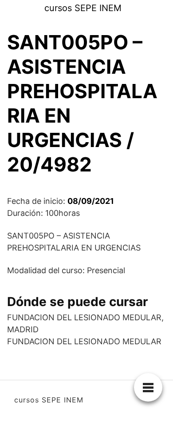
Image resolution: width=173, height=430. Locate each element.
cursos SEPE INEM (83, 8)
